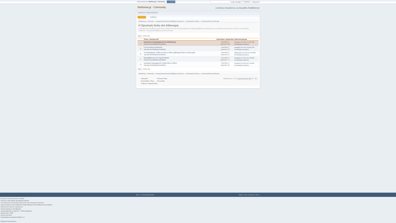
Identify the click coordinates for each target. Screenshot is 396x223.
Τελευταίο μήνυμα (240, 39)
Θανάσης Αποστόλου (159, 44)
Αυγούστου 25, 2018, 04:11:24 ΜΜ (244, 63)
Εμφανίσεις (230, 39)
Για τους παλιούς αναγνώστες (153, 47)
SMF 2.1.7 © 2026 (140, 194)
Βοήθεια (241, 195)
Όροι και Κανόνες (249, 195)
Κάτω (139, 36)
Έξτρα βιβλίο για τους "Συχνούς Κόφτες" (156, 58)
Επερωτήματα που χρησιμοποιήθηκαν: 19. (13, 217)
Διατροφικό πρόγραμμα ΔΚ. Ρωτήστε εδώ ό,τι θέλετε (160, 63)
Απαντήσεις (220, 39)
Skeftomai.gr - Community (151, 7)
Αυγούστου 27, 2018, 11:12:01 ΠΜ (244, 42)
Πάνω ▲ (257, 195)
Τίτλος (146, 39)
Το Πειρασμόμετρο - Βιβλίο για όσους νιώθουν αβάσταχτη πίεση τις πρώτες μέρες (169, 52)
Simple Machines (150, 194)
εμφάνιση (18, 209)
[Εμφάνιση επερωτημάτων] (8, 221)
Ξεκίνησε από (154, 39)
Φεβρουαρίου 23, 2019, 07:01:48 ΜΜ (245, 53)
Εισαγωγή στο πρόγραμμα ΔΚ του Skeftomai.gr (160, 42)
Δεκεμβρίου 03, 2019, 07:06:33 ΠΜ (244, 47)
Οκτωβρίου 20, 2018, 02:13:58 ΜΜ (244, 58)
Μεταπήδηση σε (227, 78)
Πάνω (139, 69)
